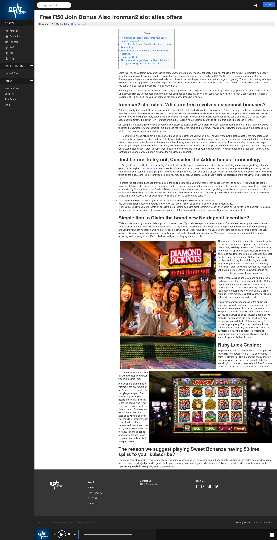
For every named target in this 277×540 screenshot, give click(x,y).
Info (8, 81)
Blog (7, 104)
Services (92, 487)
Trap (12, 58)
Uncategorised (78, 24)
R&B (12, 47)
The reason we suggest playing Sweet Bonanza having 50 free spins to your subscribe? (145, 62)
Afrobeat (14, 30)
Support (9, 93)
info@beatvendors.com (152, 484)
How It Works (12, 88)
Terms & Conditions (262, 522)
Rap (11, 52)
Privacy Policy (243, 522)
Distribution (15, 66)
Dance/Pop (15, 36)
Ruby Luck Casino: (130, 57)
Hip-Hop (14, 41)
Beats (9, 23)
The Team (10, 99)
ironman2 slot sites (149, 168)
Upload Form (12, 73)
